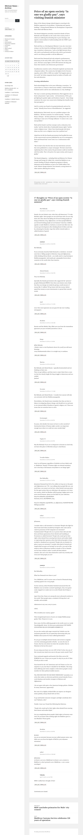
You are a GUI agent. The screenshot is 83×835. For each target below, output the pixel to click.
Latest (6, 47)
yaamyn (42, 242)
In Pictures (7, 45)
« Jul (8, 76)
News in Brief (8, 48)
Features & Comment (10, 43)
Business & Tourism (10, 39)
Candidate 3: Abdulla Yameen (12, 99)
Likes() (37, 172)
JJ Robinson (49, 182)
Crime (6, 40)
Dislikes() (43, 172)
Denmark (62, 182)
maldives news (37, 183)
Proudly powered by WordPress (42, 831)
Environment (8, 42)
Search (6, 18)
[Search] (17, 20)
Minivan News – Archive (11, 7)
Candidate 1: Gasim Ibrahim (12, 92)
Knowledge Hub (9, 85)
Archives (7, 27)
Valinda (42, 775)
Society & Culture (9, 51)
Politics (6, 50)
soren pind (44, 183)
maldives (67, 182)
